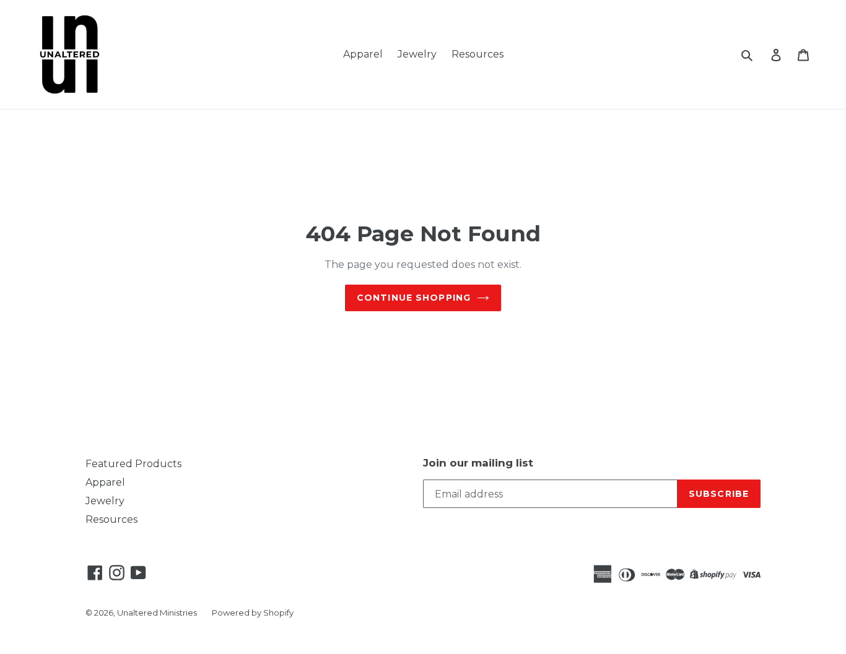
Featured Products (133, 464)
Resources (477, 54)
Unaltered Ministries (157, 612)
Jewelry (417, 54)
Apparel (363, 54)
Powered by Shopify (253, 612)
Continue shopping (414, 297)
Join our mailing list (478, 463)
